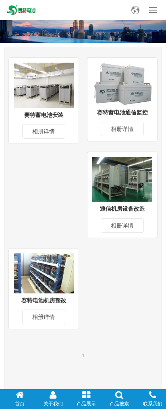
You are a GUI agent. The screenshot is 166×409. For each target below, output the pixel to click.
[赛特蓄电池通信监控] (122, 83)
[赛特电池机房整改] (44, 273)
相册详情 (43, 131)
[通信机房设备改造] (122, 178)
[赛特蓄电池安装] (44, 85)
